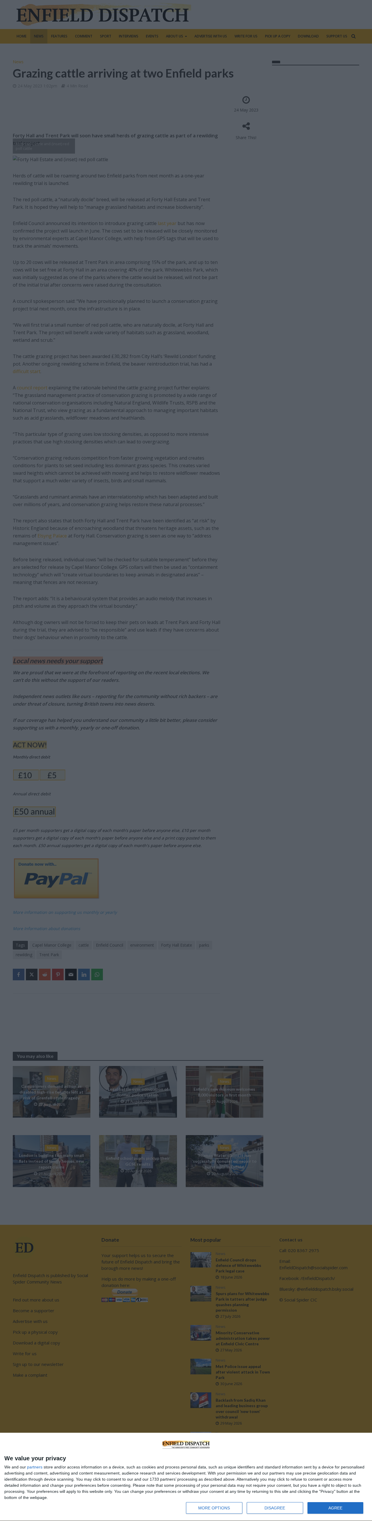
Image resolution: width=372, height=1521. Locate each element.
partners (34, 1467)
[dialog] (186, 1477)
